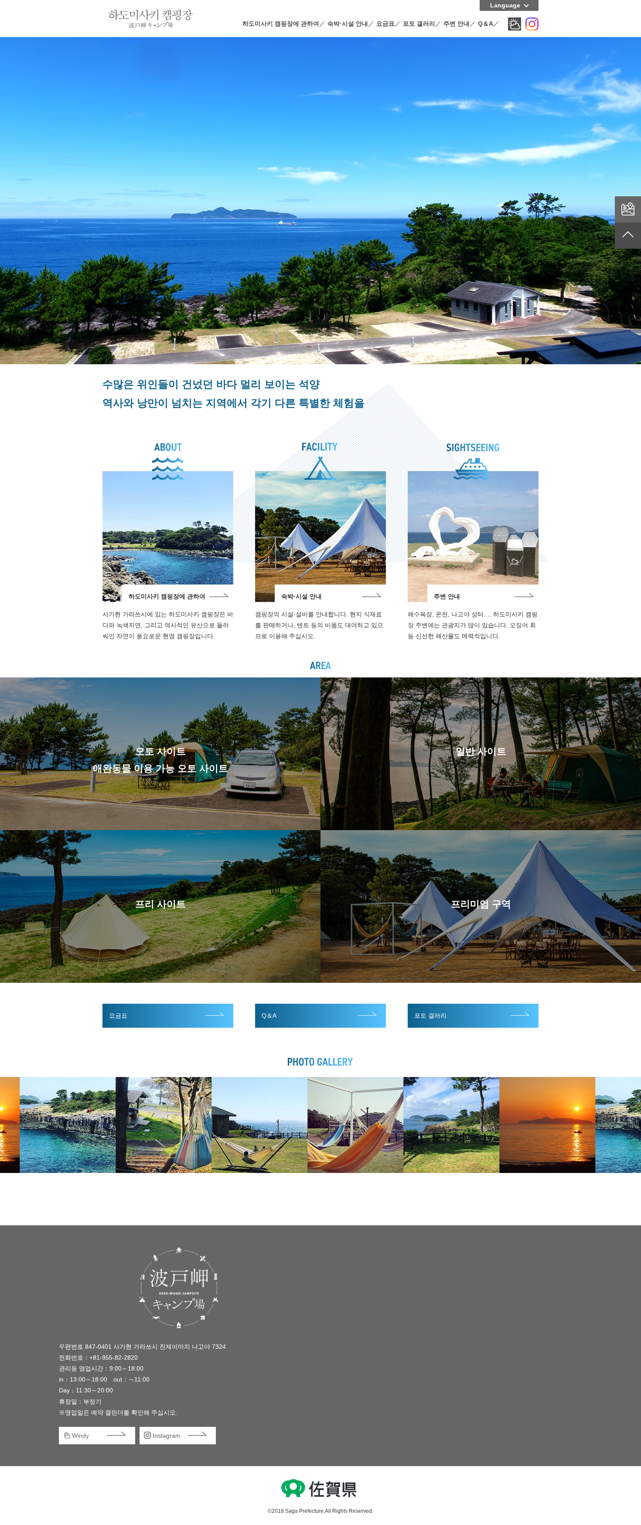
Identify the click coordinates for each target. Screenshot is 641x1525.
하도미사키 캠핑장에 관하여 (280, 23)
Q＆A (485, 23)
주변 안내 (456, 23)
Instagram (532, 24)
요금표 (385, 23)
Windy (514, 24)
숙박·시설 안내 (347, 23)
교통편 (628, 209)
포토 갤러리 (419, 23)
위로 (628, 235)
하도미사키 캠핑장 (150, 18)
